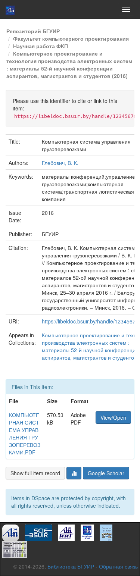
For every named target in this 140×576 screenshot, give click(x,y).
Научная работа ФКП (40, 46)
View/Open (113, 417)
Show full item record (35, 473)
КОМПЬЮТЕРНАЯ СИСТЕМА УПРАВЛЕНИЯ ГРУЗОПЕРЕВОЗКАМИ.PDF (24, 433)
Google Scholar (106, 473)
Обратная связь (118, 566)
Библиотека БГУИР (70, 566)
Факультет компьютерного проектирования (71, 38)
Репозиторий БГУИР (33, 31)
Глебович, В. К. (60, 162)
